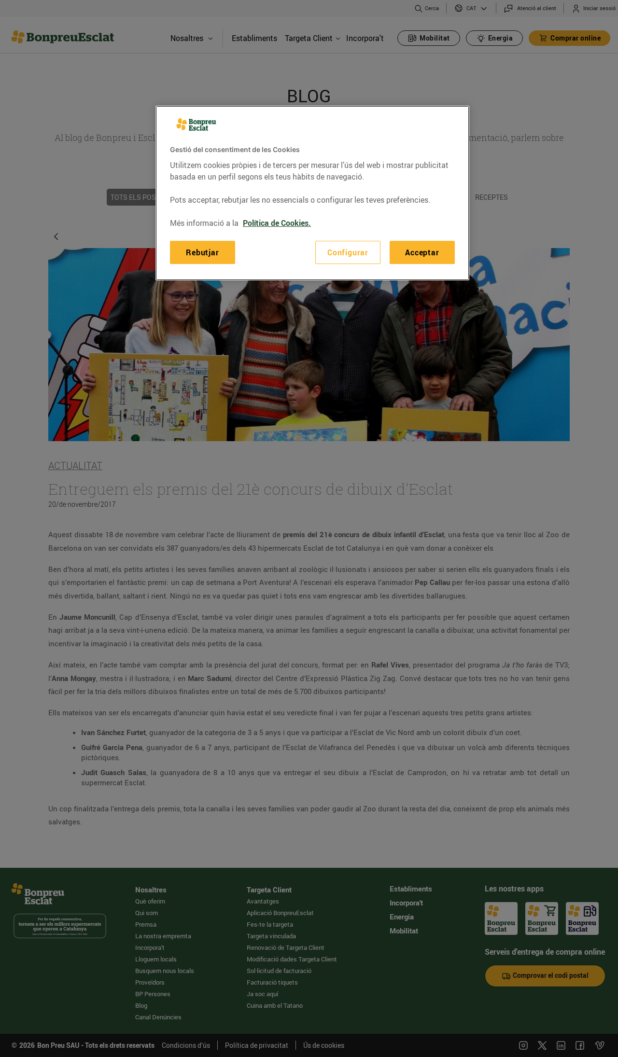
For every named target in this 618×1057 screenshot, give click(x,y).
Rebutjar (202, 252)
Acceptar (422, 252)
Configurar (347, 252)
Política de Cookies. (277, 223)
